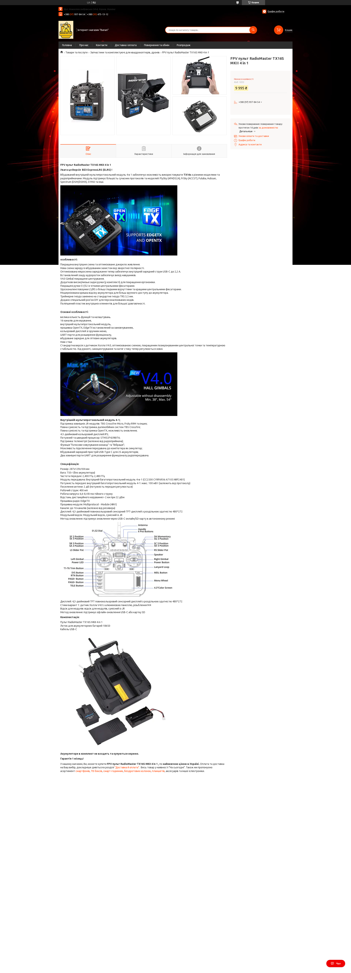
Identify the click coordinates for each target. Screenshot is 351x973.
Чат (338, 963)
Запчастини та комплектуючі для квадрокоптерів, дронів (125, 52)
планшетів (158, 771)
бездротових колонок (137, 771)
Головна (67, 45)
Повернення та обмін (156, 45)
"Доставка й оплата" (127, 767)
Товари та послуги (76, 52)
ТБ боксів (96, 771)
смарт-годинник (113, 771)
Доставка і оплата (126, 45)
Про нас (83, 45)
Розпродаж (183, 45)
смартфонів (83, 771)
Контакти (101, 45)
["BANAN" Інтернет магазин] (65, 29)
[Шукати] (253, 30)
